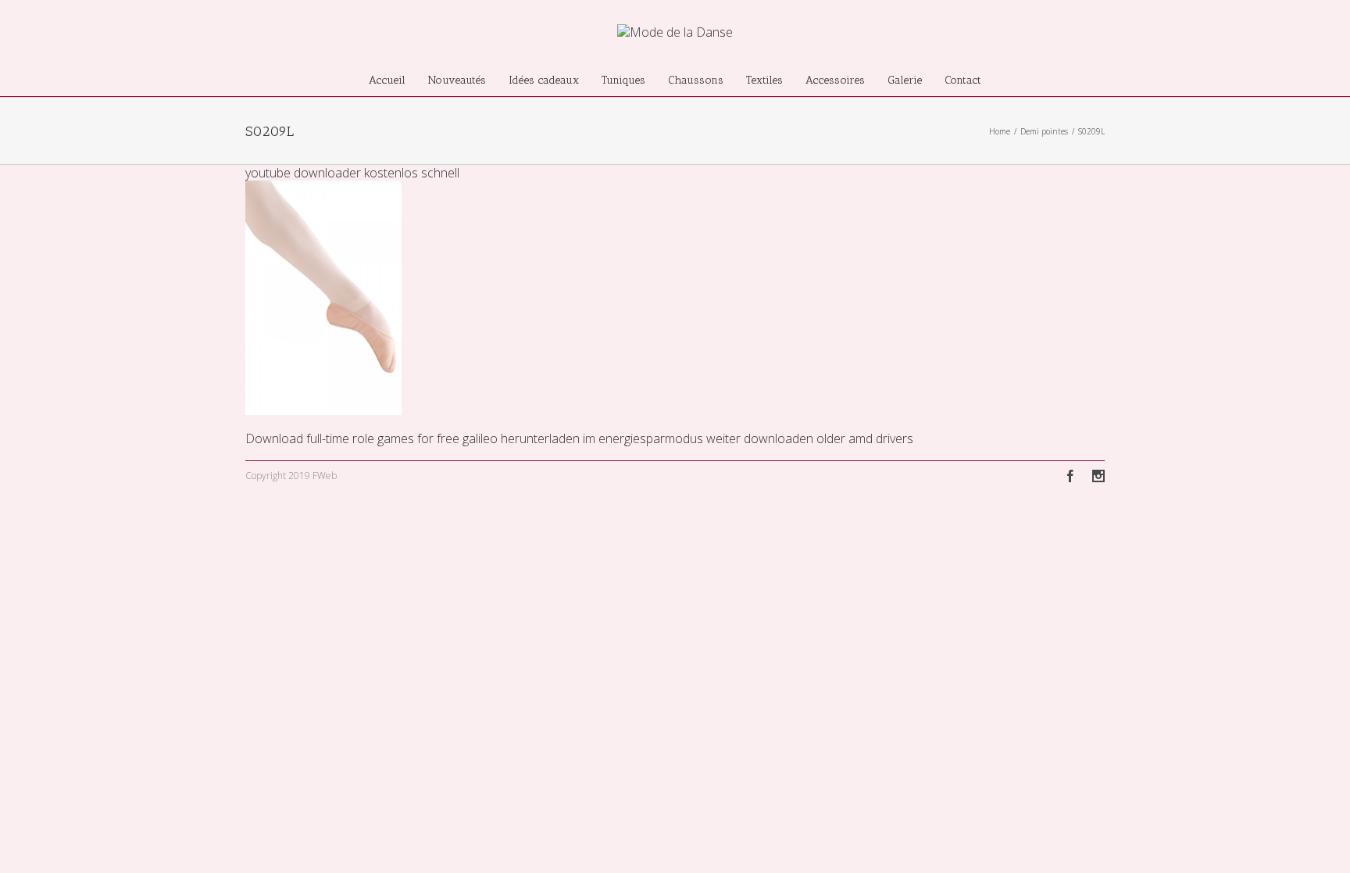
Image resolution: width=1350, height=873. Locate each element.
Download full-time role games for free (352, 438)
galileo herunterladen (521, 438)
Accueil (387, 80)
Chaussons (695, 80)
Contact (963, 80)
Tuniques (623, 80)
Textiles (764, 80)
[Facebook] (1070, 476)
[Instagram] (1098, 476)
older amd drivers (864, 438)
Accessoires (835, 80)
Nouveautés (457, 80)
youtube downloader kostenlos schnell (352, 172)
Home (999, 131)
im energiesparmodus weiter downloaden (698, 438)
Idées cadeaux (544, 80)
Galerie (905, 80)
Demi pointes (1044, 131)
